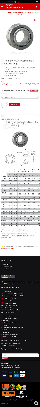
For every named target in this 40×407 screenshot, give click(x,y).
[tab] (20, 115)
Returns (5, 330)
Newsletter (6, 269)
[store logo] (14, 6)
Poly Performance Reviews (13, 310)
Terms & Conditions (9, 337)
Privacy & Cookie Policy (10, 334)
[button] (35, 21)
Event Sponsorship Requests (10, 365)
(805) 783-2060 (9, 2)
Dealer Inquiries (8, 316)
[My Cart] (37, 2)
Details (3, 116)
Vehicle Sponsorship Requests (10, 367)
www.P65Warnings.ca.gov (7, 248)
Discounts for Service (10, 318)
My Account (6, 264)
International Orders (9, 323)
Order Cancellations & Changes (13, 327)
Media (5, 325)
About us (8, 291)
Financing (6, 320)
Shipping (6, 332)
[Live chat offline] (36, 403)
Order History (7, 266)
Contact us (9, 301)
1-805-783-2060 (10, 298)
